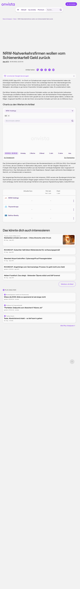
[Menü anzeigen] (18, 10)
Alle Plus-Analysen (67, 326)
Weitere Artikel (67, 284)
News (14, 19)
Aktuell (23, 10)
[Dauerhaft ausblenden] (74, 75)
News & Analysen (7, 19)
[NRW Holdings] (6, 198)
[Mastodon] (38, 70)
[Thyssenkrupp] (6, 206)
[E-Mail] (53, 70)
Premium (41, 10)
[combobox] (39, 121)
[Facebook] (41, 70)
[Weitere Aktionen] (73, 201)
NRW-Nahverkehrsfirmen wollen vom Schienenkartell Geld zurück (35, 19)
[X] (49, 70)
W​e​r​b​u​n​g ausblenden (46, 34)
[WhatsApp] (45, 70)
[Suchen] (60, 9)
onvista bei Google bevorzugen (18, 76)
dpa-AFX (6, 62)
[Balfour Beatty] (6, 215)
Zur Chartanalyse (69, 158)
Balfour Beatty (13, 215)
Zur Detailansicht (9, 158)
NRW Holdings (13, 198)
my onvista (32, 10)
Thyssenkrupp (13, 207)
